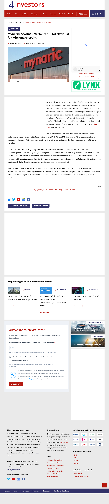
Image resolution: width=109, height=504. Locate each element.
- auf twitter (40, 43)
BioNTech (28, 289)
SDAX (76, 460)
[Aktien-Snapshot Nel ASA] (100, 439)
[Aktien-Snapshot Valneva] (92, 444)
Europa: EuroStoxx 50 (81, 476)
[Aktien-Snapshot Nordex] (76, 444)
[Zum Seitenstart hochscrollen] (104, 485)
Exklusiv (9, 14)
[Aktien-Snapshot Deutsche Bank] (76, 439)
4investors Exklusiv (54, 463)
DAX (75, 455)
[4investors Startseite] (26, 5)
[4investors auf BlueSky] (9, 199)
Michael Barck (33, 43)
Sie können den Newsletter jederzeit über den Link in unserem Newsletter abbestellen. (31, 365)
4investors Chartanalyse (56, 465)
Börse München (53, 474)
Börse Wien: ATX (80, 473)
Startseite (7, 491)
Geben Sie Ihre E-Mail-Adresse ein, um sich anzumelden (31, 342)
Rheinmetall (61, 289)
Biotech (70, 14)
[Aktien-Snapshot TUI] (84, 444)
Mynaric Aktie (41, 206)
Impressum (35, 491)
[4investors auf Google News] (23, 199)
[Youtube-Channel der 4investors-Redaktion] (18, 199)
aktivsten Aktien (64, 442)
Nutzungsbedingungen (28, 379)
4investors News (53, 468)
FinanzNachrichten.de (55, 471)
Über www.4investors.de (21, 491)
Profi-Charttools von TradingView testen (86, 75)
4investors (10, 22)
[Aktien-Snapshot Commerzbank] (100, 434)
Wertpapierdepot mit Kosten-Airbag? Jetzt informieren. (54, 189)
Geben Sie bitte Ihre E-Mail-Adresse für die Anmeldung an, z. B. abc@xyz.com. (33, 352)
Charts (45, 14)
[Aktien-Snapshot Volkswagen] (100, 444)
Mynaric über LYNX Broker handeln (86, 90)
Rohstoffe (62, 14)
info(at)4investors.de (14, 470)
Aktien (17, 14)
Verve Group (93, 289)
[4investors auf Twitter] (13, 199)
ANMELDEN (16, 384)
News (48, 127)
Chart (95, 124)
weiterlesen (12, 305)
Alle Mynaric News (19, 206)
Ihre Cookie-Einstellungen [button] (62, 491)
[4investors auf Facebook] (28, 199)
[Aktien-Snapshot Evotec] (92, 439)
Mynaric (20, 22)
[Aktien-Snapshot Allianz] (76, 434)
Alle (81, 14)
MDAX (76, 458)
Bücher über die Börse (55, 460)
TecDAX (77, 463)
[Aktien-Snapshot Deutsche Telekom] (84, 439)
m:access (53, 14)
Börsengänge (35, 14)
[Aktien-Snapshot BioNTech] (92, 434)
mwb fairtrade (53, 476)
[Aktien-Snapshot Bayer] (84, 434)
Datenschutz (46, 491)
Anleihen (25, 14)
